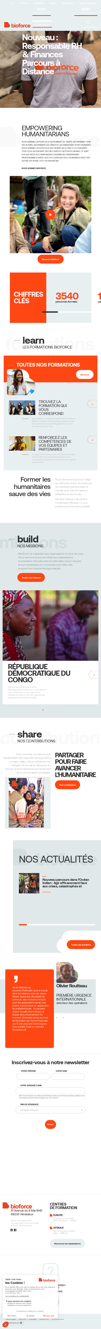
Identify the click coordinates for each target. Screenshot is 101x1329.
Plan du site (22, 1319)
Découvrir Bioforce (50, 259)
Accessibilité (33, 1319)
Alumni (53, 3)
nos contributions (67, 785)
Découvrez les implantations (67, 1244)
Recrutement (68, 3)
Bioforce (25, 3)
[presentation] (56, 1017)
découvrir (84, 375)
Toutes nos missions (31, 578)
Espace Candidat (87, 3)
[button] (12, 63)
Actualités (39, 3)
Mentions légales (11, 1319)
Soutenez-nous (44, 1319)
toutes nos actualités (81, 945)
